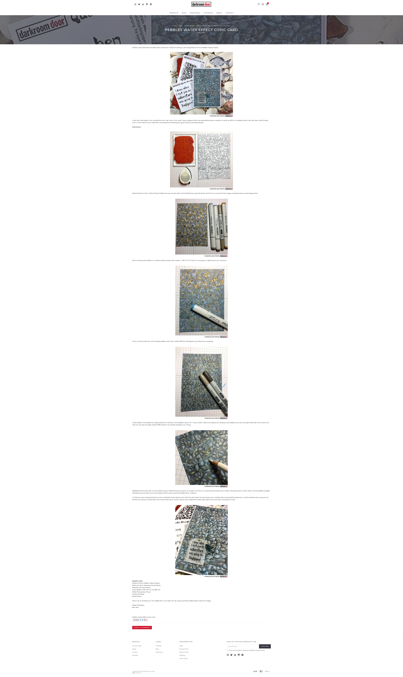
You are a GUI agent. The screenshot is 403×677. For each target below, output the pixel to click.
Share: (136, 620)
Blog (184, 13)
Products (174, 13)
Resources (159, 652)
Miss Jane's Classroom (161, 47)
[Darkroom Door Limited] (201, 4)
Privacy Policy (183, 649)
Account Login (136, 646)
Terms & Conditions (249, 650)
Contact (230, 13)
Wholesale (195, 13)
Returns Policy (184, 652)
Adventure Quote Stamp (152, 585)
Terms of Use (183, 658)
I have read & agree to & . (247, 650)
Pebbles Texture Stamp (210, 47)
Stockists (208, 13)
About (219, 13)
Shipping (182, 655)
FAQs (181, 646)
